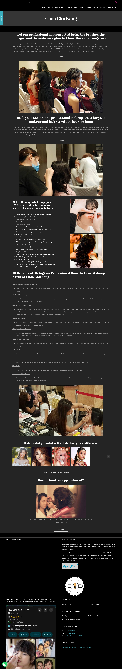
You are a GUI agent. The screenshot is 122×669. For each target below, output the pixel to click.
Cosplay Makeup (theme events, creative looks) (29, 227)
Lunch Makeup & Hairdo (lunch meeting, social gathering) (32, 247)
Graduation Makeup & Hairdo (24, 234)
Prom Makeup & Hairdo (22, 259)
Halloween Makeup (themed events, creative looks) (30, 239)
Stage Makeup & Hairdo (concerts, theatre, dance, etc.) (31, 267)
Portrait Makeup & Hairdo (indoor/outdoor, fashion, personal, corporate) (36, 257)
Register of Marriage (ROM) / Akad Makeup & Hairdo (31, 262)
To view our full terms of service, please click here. (76, 647)
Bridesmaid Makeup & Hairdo (24, 222)
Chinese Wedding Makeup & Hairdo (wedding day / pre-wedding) (34, 214)
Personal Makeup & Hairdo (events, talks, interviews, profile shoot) (35, 254)
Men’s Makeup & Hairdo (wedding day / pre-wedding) (31, 249)
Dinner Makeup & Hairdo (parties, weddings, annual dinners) (33, 229)
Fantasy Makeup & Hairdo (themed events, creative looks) (32, 232)
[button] (13, 456)
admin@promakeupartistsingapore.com (26, 2)
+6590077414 (71, 631)
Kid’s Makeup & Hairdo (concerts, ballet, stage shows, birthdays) (34, 242)
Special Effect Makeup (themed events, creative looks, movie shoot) (35, 264)
